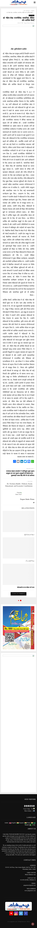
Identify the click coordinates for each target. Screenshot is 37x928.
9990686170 (32, 880)
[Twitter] (21, 913)
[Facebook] (26, 913)
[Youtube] (11, 913)
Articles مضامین (31, 15)
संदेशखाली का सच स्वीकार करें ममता (25, 587)
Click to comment (18, 594)
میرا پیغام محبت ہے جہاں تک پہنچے (29, 535)
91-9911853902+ (24, 880)
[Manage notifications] (32, 924)
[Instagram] (16, 913)
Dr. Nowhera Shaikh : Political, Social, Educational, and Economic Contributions (19, 485)
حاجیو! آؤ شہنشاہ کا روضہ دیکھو (30, 561)
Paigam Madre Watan (28, 23)
